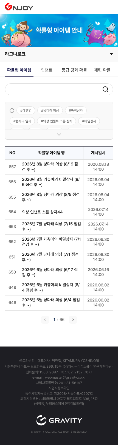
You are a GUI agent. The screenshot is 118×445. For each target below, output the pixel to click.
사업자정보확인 (59, 388)
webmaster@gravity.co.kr (65, 377)
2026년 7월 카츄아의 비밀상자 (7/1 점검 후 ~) (51, 242)
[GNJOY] (19, 7)
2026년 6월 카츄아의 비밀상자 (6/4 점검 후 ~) (51, 287)
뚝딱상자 (77, 110)
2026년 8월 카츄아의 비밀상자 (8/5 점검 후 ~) (51, 182)
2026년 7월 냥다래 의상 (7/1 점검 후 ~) (50, 257)
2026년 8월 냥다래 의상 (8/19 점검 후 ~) (50, 167)
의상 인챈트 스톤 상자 (57, 121)
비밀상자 (90, 121)
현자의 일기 (23, 121)
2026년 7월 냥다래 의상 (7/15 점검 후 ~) (51, 226)
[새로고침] (12, 110)
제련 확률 (102, 70)
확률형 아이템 (19, 70)
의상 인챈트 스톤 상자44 (42, 212)
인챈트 (46, 70)
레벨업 (27, 110)
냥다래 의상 (51, 110)
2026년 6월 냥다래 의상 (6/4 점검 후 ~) (51, 302)
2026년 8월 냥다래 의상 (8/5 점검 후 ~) (51, 197)
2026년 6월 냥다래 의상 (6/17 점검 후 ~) (50, 272)
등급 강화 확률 (74, 70)
